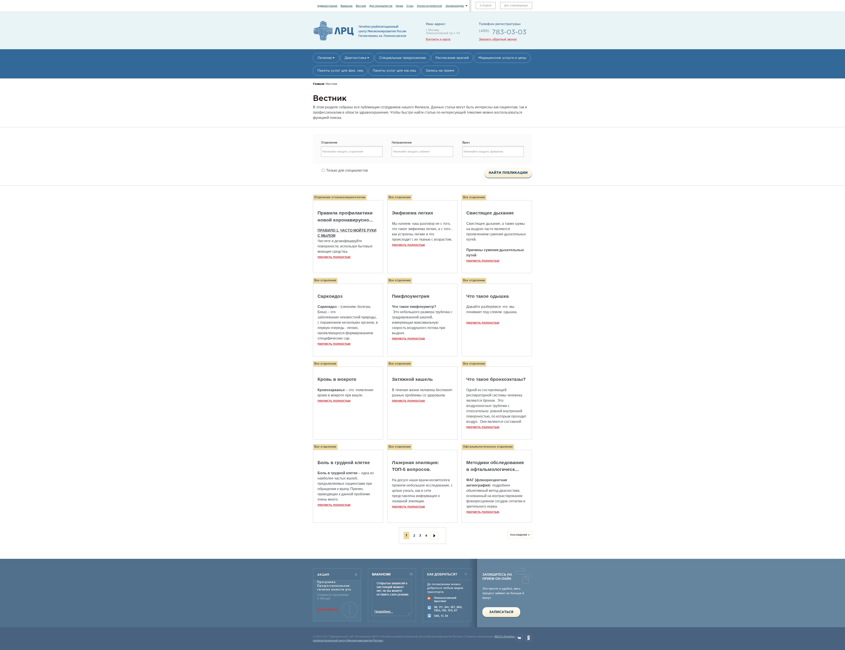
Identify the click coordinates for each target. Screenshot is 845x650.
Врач (466, 143)
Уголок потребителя (429, 5)
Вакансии (347, 5)
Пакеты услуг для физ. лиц (340, 70)
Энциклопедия (454, 5)
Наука (399, 5)
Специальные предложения (402, 57)
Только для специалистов (347, 170)
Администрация (327, 5)
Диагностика (355, 57)
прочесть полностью (334, 257)
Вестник (361, 5)
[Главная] (360, 40)
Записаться (501, 612)
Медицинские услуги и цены (502, 57)
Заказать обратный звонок (498, 39)
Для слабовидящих (516, 5)
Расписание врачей (452, 57)
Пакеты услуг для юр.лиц (394, 70)
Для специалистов (380, 5)
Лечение (324, 57)
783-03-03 (509, 32)
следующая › (434, 536)
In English (486, 5)
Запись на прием (440, 70)
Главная (318, 84)
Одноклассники (528, 638)
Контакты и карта (438, 39)
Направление (402, 143)
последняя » (520, 535)
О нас (409, 5)
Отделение (329, 143)
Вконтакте (519, 638)
